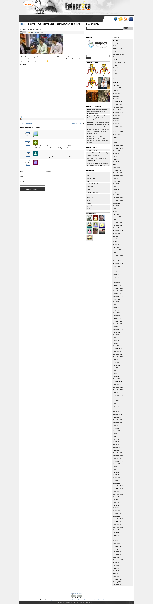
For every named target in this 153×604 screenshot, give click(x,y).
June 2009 (116, 502)
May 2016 (116, 274)
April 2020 (116, 164)
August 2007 (116, 562)
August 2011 (116, 431)
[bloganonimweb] (102, 231)
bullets (28, 119)
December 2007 (118, 551)
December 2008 (118, 519)
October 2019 (117, 178)
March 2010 (116, 477)
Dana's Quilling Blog (92, 192)
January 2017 (117, 252)
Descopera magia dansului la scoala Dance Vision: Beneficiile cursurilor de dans (98, 131)
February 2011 (117, 447)
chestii (31, 32)
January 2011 (117, 450)
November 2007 (118, 554)
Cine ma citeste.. (91, 24)
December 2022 (118, 104)
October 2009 (117, 491)
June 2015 (116, 304)
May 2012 (116, 406)
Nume (21, 171)
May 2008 (116, 538)
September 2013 (118, 362)
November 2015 (118, 291)
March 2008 (116, 543)
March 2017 (116, 247)
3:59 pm (28, 136)
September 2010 (118, 461)
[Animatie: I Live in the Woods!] (104, 96)
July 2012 (116, 400)
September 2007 (118, 560)
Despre (31, 24)
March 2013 (116, 379)
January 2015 (117, 318)
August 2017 (116, 233)
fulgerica (52, 600)
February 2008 (117, 546)
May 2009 (116, 505)
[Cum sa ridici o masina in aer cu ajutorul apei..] (92, 70)
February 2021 (117, 140)
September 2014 (118, 329)
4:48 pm (28, 156)
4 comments (40, 32)
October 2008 (117, 524)
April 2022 (116, 120)
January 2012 (117, 417)
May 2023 (116, 99)
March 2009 (116, 510)
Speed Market (91, 206)
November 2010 (118, 455)
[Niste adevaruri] (92, 96)
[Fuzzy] (89, 231)
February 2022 (117, 126)
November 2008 (118, 521)
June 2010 (116, 469)
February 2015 (117, 315)
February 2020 (117, 170)
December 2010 (118, 453)
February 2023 (117, 101)
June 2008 (116, 535)
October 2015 (117, 293)
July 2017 (116, 236)
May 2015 (116, 307)
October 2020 (117, 151)
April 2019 (116, 192)
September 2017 (118, 230)
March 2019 (116, 195)
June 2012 (116, 403)
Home (22, 24)
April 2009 (116, 508)
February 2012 (117, 414)
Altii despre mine (46, 24)
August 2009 (116, 497)
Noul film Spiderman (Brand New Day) (98, 153)
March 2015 (116, 313)
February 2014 (117, 348)
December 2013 (118, 354)
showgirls (27, 141)
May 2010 (116, 472)
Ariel (88, 175)
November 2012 (118, 389)
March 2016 (116, 280)
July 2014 (116, 335)
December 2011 (117, 420)
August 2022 (116, 115)
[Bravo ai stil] (89, 224)
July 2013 (116, 368)
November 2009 (118, 488)
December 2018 (118, 197)
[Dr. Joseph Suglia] (102, 218)
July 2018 (116, 206)
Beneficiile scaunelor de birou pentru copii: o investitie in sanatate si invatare (97, 111)
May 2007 (116, 571)
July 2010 (116, 466)
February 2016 (117, 282)
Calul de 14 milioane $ (93, 155)
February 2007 (117, 579)
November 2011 (117, 422)
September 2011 (118, 428)
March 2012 (116, 411)
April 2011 (116, 442)
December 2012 (118, 387)
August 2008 (116, 529)
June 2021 (116, 137)
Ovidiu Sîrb (90, 197)
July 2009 (116, 499)
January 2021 (117, 142)
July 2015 (116, 302)
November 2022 (118, 107)
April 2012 (116, 409)
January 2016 (117, 285)
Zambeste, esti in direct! (30, 30)
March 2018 (116, 214)
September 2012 (118, 395)
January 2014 (117, 351)
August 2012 (116, 398)
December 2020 (118, 145)
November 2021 (118, 129)
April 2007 (116, 573)
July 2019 (116, 184)
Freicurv (82, 602)
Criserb (89, 189)
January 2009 (117, 516)
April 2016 (116, 277)
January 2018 (117, 219)
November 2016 (118, 258)
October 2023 (117, 90)
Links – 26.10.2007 (26, 123)
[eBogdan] (95, 231)
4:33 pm (28, 145)
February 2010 (117, 480)
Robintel (89, 203)
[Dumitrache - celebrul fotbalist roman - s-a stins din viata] (92, 83)
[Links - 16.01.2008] (104, 70)
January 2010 (117, 483)
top (131, 591)
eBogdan (89, 109)
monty (28, 152)
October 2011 (117, 425)
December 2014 (118, 321)
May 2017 (116, 241)
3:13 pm (28, 165)
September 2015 (118, 296)
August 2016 (116, 266)
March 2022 (116, 123)
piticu (88, 200)
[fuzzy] (102, 224)
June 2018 (116, 208)
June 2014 (116, 337)
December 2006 (118, 584)
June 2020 (116, 159)
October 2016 (117, 260)
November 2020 (118, 148)
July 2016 (116, 269)
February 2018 (117, 217)
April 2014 (116, 343)
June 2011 (116, 436)
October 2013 (117, 359)
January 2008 (117, 549)
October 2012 (117, 392)
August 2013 (116, 365)
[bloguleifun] (89, 218)
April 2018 (116, 211)
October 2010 (117, 458)
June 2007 (116, 568)
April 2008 (116, 540)
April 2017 (116, 244)
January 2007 (117, 582)
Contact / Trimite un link (68, 24)
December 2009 (118, 486)
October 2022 (117, 110)
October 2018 (117, 203)
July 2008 (116, 532)
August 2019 (116, 181)
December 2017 (118, 222)
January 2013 (117, 384)
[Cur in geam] (41, 53)
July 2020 (116, 156)
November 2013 (118, 357)
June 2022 (116, 118)
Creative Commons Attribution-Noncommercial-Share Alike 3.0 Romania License (89, 600)
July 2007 (116, 565)
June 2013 (116, 370)
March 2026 (116, 85)
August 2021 (116, 134)
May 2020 (116, 162)
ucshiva (28, 132)
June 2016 (116, 271)
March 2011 (116, 444)
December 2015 (118, 288)
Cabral (88, 181)
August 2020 (116, 153)
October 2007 (117, 557)
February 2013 (117, 381)
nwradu (89, 195)
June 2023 (116, 96)
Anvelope (89, 173)
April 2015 (116, 310)
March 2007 (116, 576)
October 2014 (117, 326)
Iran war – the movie (92, 150)
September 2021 (118, 131)
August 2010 (116, 464)
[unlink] (95, 224)
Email (21, 176)
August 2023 (116, 93)
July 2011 (116, 433)
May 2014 (116, 340)
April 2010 (116, 475)
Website (22, 181)
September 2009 (118, 494)
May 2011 (116, 439)
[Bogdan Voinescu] (95, 218)
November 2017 (118, 225)
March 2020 (116, 167)
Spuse (88, 208)
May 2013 (116, 373)
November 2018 (118, 200)
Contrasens (90, 186)
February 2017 (117, 250)
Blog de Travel (91, 178)
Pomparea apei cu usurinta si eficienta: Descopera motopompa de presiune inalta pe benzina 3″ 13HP (98, 124)
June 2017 (116, 239)
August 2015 (116, 299)
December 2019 (118, 173)
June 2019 (116, 186)
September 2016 (118, 263)
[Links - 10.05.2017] (104, 83)
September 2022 (118, 112)
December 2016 (118, 255)
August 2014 (116, 332)
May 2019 (116, 189)
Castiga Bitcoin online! (93, 184)
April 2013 (116, 376)
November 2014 (118, 324)
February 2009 (117, 513)
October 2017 (117, 228)
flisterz (92, 602)
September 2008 (118, 527)
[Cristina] (89, 237)
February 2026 (117, 88)
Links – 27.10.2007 (77, 123)
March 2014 (116, 346)
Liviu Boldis (27, 160)
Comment (49, 171)
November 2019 (118, 175)
